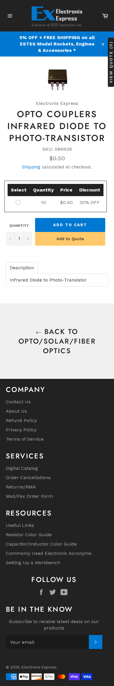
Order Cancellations (28, 477)
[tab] (22, 268)
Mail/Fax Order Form (29, 496)
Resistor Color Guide (29, 534)
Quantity (19, 226)
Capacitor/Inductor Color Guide (41, 544)
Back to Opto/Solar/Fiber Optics (57, 341)
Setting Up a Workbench (33, 562)
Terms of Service (25, 439)
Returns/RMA (21, 487)
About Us (16, 411)
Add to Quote (70, 238)
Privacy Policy (21, 429)
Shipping (31, 167)
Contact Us (18, 401)
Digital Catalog (22, 468)
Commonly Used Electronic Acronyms (48, 553)
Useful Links (20, 525)
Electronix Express (39, 667)
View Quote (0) (110, 62)
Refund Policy (21, 420)
